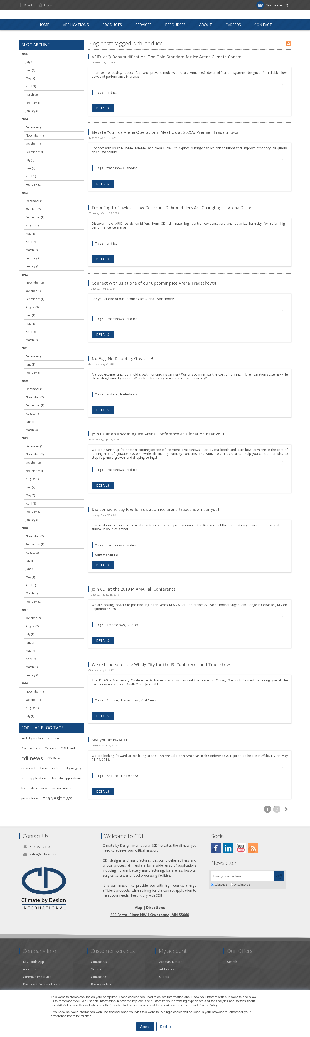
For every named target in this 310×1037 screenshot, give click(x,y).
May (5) (30, 495)
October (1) (33, 144)
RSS (288, 43)
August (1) (32, 225)
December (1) (34, 127)
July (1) (30, 561)
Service (96, 969)
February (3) (33, 258)
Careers (50, 748)
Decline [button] (165, 1026)
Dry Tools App (33, 962)
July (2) (30, 62)
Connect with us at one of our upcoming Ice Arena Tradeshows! (154, 283)
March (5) (32, 95)
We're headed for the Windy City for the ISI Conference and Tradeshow (161, 664)
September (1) (35, 152)
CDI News (148, 700)
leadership (29, 788)
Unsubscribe (242, 885)
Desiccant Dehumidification (43, 984)
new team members (56, 788)
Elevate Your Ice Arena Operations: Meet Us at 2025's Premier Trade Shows (165, 132)
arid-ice (112, 92)
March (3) (32, 430)
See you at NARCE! (109, 740)
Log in (48, 5)
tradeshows (115, 168)
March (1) (32, 593)
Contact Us (99, 977)
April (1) (31, 176)
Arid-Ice (133, 625)
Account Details (170, 962)
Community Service (37, 977)
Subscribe (220, 885)
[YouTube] (241, 848)
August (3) (32, 307)
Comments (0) (106, 554)
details (102, 108)
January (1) (32, 111)
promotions (29, 798)
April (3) (31, 332)
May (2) (30, 78)
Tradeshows (116, 625)
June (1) (30, 70)
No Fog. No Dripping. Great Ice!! (123, 358)
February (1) (33, 103)
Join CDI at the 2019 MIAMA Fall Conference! (134, 589)
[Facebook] (216, 848)
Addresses (166, 969)
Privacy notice (101, 984)
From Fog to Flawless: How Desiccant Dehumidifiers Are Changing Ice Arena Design (173, 207)
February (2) (33, 185)
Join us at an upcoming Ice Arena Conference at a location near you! (158, 434)
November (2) (35, 283)
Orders (164, 977)
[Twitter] (228, 848)
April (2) (31, 86)
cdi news (32, 758)
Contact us (99, 962)
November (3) (35, 454)
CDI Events (69, 748)
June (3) (30, 315)
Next (286, 809)
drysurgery (73, 768)
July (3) (30, 160)
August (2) (32, 553)
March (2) (32, 250)
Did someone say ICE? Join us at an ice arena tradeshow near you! (155, 509)
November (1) (35, 135)
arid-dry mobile (32, 738)
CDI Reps (53, 758)
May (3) (30, 651)
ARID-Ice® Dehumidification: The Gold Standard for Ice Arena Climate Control (167, 57)
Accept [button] (145, 1026)
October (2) (33, 209)
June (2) (30, 168)
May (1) (30, 234)
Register (29, 5)
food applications (34, 778)
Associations (30, 748)
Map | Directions (149, 907)
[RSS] (253, 848)
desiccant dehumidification (41, 768)
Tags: (99, 92)
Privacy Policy (207, 1004)
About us (29, 969)
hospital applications (66, 778)
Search (232, 962)
